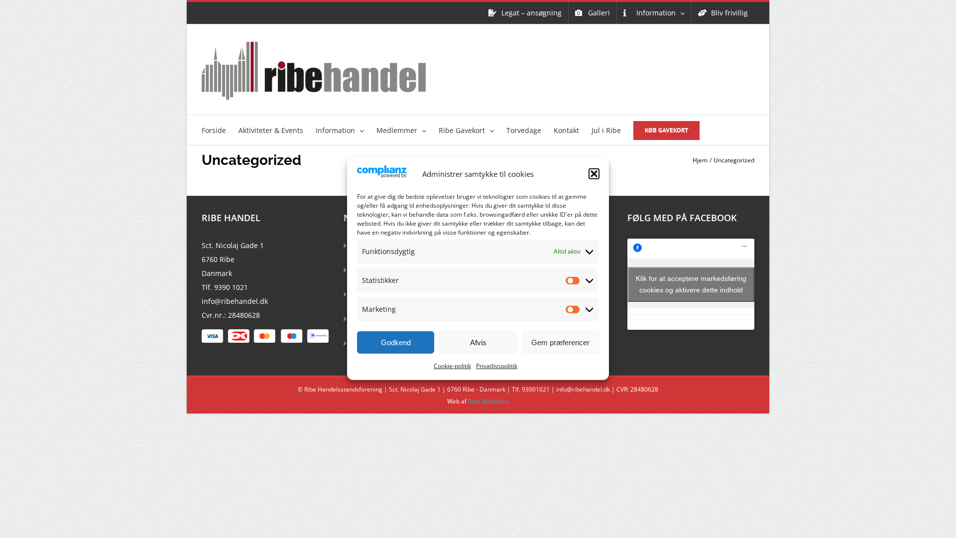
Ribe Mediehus (488, 401)
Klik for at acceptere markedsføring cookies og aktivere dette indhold (691, 284)
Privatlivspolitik (496, 366)
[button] (594, 174)
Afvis (478, 342)
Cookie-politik (452, 366)
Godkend (396, 342)
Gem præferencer (560, 342)
